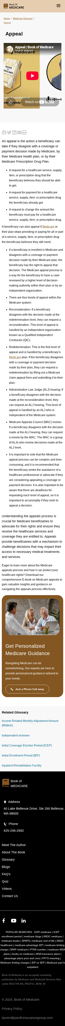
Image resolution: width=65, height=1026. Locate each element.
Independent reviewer (16, 735)
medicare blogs (32, 936)
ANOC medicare (52, 936)
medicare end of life (43, 940)
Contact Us (10, 896)
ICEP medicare (42, 932)
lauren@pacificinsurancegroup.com (27, 1018)
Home (7, 18)
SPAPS (26, 940)
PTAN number (38, 949)
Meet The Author (14, 845)
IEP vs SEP (38, 962)
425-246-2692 (14, 830)
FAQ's (6, 874)
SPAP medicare (19, 949)
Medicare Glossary (23, 18)
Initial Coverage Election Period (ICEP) (27, 745)
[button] (4, 132)
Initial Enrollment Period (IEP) (21, 755)
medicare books (10, 940)
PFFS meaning (50, 958)
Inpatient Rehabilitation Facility (21, 765)
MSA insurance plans (48, 953)
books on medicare (23, 953)
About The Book (13, 852)
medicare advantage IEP (29, 945)
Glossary (8, 859)
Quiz (5, 881)
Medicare (48, 226)
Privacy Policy (12, 1009)
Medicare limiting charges (15, 962)
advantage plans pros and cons (22, 958)
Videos (7, 889)
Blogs (6, 867)
